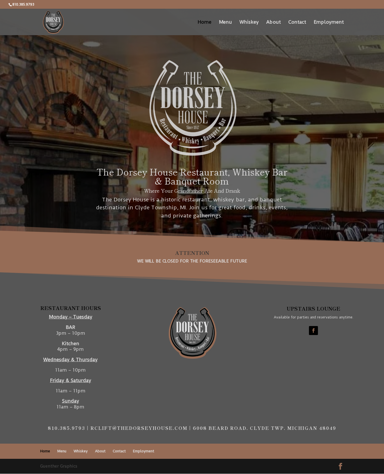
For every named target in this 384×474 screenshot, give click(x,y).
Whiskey (249, 22)
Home (204, 22)
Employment (329, 22)
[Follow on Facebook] (313, 330)
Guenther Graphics (58, 466)
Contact (297, 22)
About (273, 22)
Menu (225, 22)
